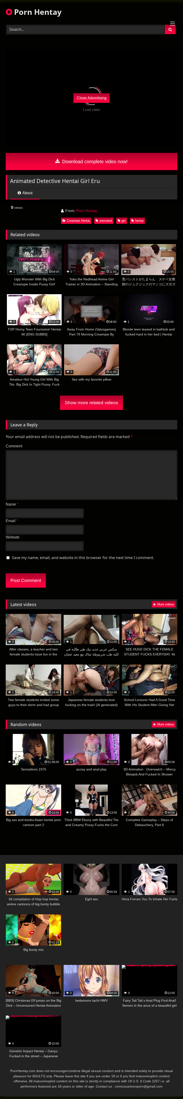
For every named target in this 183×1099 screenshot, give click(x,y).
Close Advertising (92, 98)
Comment (14, 446)
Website (13, 537)
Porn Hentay (36, 12)
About (27, 193)
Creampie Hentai (78, 220)
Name (12, 504)
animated (105, 220)
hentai (139, 220)
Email (12, 521)
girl (124, 220)
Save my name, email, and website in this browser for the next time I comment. (83, 557)
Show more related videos (91, 402)
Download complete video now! (94, 161)
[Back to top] (168, 1084)
